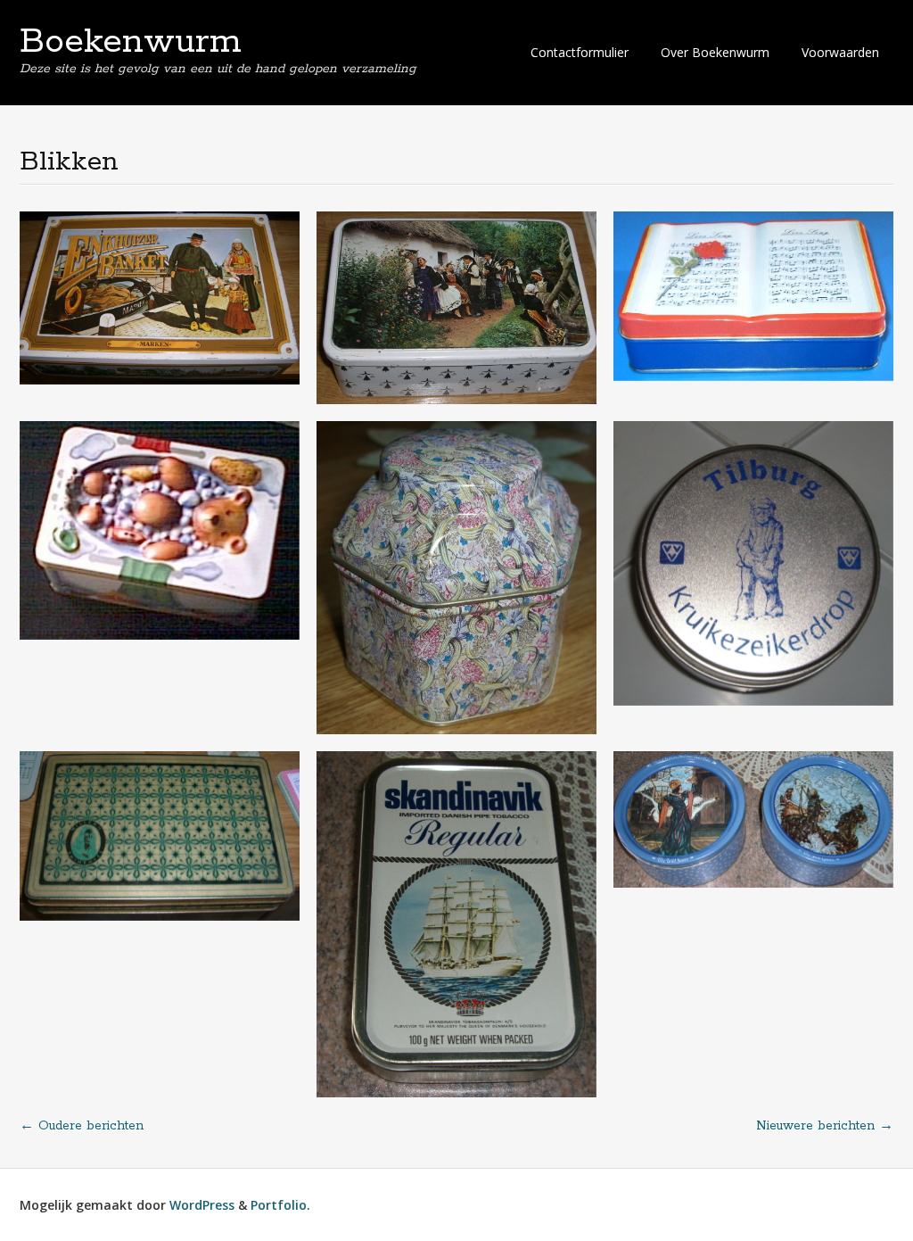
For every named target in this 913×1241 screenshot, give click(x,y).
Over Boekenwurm (715, 52)
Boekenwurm (131, 42)
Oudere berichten (82, 1126)
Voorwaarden (840, 52)
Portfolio (279, 1204)
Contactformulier (580, 52)
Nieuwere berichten (824, 1126)
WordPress (201, 1204)
